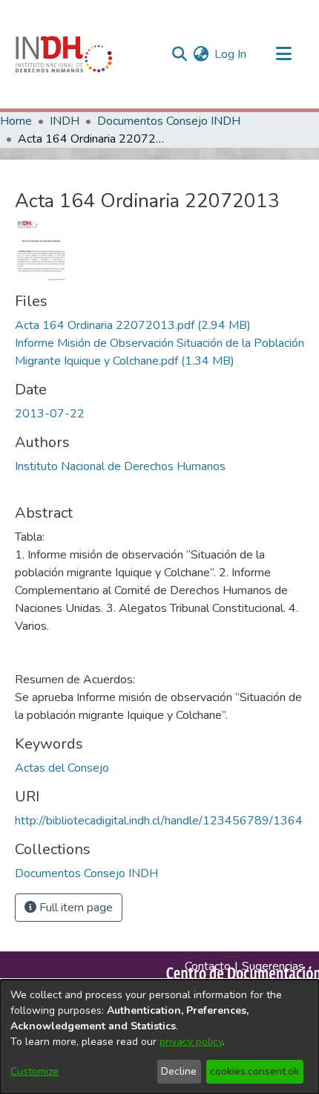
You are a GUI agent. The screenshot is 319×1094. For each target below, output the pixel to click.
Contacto (208, 966)
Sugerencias (273, 966)
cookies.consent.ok (254, 1071)
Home (16, 121)
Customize (34, 1071)
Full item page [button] (74, 907)
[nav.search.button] (179, 54)
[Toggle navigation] (283, 54)
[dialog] (159, 1037)
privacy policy (191, 1042)
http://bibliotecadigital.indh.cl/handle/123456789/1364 (159, 821)
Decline (179, 1071)
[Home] (64, 54)
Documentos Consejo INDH (168, 121)
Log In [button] (231, 54)
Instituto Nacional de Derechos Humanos (120, 466)
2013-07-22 (50, 414)
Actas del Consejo (62, 768)
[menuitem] (200, 54)
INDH (64, 121)
